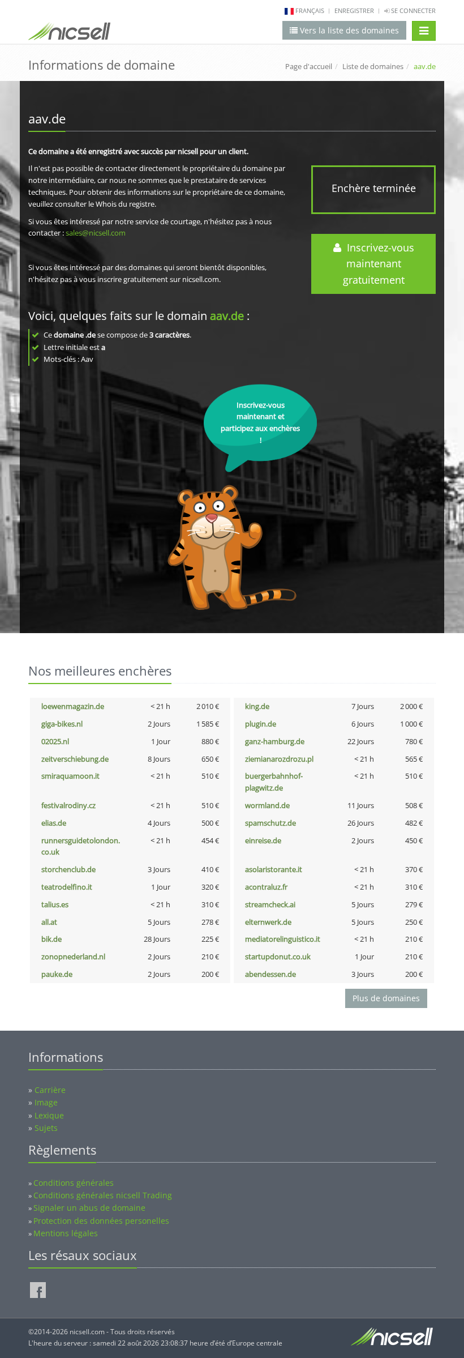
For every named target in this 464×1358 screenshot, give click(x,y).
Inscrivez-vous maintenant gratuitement (377, 264)
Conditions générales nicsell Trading (102, 1195)
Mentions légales (65, 1233)
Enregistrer (354, 10)
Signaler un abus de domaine (89, 1207)
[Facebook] (38, 1290)
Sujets (46, 1127)
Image (46, 1102)
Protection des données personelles (101, 1220)
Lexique (49, 1115)
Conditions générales (73, 1182)
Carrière (50, 1089)
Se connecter (412, 10)
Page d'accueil (308, 66)
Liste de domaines (372, 66)
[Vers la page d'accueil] (69, 33)
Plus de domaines (386, 998)
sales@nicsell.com (96, 233)
